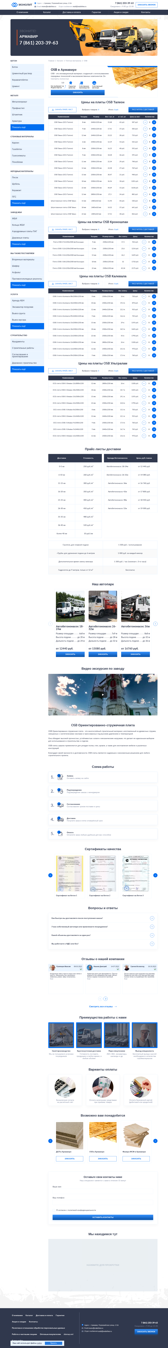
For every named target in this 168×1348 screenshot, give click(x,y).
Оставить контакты (103, 1217)
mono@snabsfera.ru (49, 6)
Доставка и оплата (72, 12)
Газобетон (17, 149)
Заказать (78, 92)
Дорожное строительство (24, 363)
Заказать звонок (147, 5)
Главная (51, 61)
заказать (70, 1159)
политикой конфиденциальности (82, 1210)
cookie (39, 1343)
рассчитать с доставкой (143, 109)
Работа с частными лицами (24, 1334)
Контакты (145, 12)
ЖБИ (14, 219)
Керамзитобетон (20, 80)
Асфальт (16, 272)
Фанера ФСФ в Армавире (134, 1152)
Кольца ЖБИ (18, 225)
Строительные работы (23, 348)
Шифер (15, 266)
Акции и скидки (121, 12)
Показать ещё (19, 127)
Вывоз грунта (18, 313)
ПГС (14, 197)
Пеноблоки (17, 162)
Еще (51, 979)
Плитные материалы (73, 61)
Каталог (47, 12)
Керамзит (16, 190)
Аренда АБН (18, 301)
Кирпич (15, 143)
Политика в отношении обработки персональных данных (38, 1328)
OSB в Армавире (96, 1152)
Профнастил (18, 108)
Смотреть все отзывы (101, 1007)
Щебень (16, 184)
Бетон (15, 67)
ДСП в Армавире (63, 1152)
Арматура (17, 121)
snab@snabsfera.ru (79, 6)
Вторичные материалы (23, 260)
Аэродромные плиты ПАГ (24, 231)
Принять (53, 1343)
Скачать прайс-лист (64, 109)
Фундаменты (18, 342)
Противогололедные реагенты (27, 279)
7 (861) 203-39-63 (124, 3)
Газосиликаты (19, 156)
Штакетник (17, 115)
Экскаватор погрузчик (22, 307)
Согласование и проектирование (20, 355)
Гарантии (96, 12)
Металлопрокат (19, 102)
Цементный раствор (22, 73)
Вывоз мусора (19, 320)
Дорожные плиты (20, 238)
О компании (22, 12)
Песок (15, 178)
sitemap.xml (68, 1334)
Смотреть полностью (60, 79)
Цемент (16, 86)
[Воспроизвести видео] (102, 695)
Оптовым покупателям (50, 1334)
